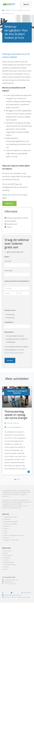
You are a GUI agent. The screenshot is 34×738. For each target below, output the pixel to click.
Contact (6, 569)
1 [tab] (15, 479)
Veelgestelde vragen (9, 562)
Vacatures (6, 528)
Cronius (7, 597)
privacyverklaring (10, 353)
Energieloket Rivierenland (10, 517)
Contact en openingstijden (10, 524)
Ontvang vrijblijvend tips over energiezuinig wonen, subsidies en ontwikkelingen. (17, 339)
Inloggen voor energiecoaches (11, 540)
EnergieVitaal (7, 519)
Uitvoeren (6, 567)
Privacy (5, 531)
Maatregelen (7, 557)
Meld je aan (9, 203)
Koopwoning (10, 314)
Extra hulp (6, 560)
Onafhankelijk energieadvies (11, 521)
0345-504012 (27, 593)
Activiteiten (8, 10)
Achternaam (8, 271)
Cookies (6, 533)
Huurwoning (10, 318)
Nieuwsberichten (8, 555)
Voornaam (8, 261)
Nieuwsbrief (7, 526)
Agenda (5, 553)
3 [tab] (19, 479)
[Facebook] (3, 593)
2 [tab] (17, 479)
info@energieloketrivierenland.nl (12, 595)
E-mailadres (9, 322)
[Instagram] (12, 593)
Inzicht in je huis (8, 551)
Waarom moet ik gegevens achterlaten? (14, 535)
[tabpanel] (17, 432)
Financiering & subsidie (10, 564)
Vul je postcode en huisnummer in (17, 282)
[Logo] (9, 4)
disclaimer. (20, 353)
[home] (3, 10)
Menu (26, 4)
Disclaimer (6, 537)
